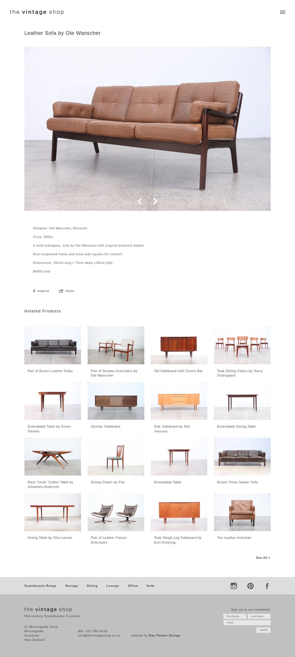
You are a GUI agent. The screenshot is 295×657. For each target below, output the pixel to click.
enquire (42, 291)
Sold (150, 585)
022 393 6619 (96, 631)
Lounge (112, 585)
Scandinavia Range (40, 585)
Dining (92, 585)
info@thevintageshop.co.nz (99, 635)
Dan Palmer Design (165, 635)
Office (133, 585)
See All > (263, 557)
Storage (71, 585)
